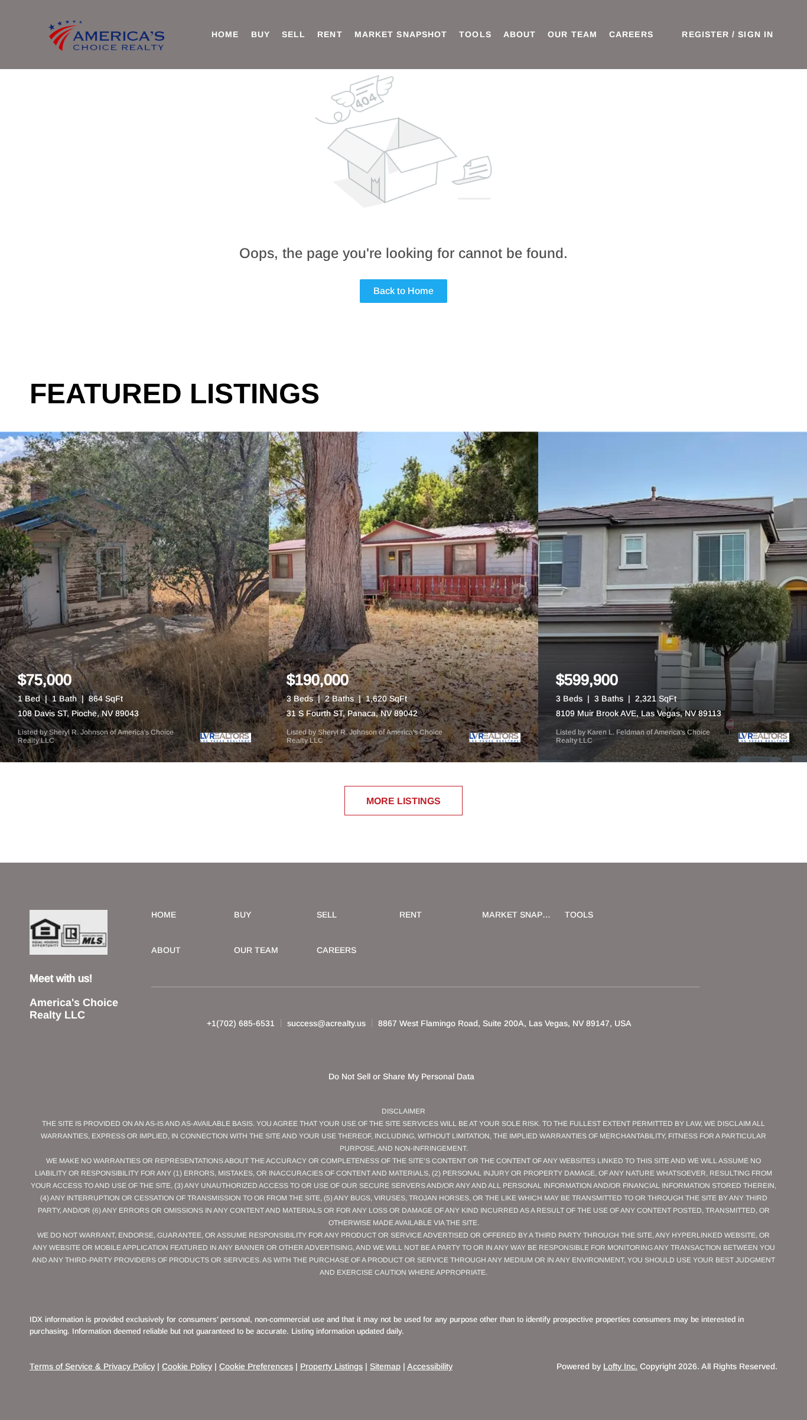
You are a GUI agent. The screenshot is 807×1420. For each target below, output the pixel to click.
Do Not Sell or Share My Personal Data (401, 1076)
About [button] (519, 34)
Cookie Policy (187, 1366)
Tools (475, 34)
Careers (631, 34)
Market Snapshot (401, 34)
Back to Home (403, 291)
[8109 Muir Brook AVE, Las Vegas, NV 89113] (672, 597)
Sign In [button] (755, 34)
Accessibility (430, 1366)
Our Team (572, 34)
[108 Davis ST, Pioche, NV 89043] (134, 597)
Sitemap (385, 1366)
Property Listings (331, 1366)
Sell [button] (293, 34)
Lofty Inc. (620, 1366)
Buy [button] (260, 34)
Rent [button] (329, 34)
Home (225, 34)
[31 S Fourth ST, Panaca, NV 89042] (403, 597)
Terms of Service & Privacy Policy (92, 1366)
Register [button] (705, 34)
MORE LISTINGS (403, 801)
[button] (108, 34)
